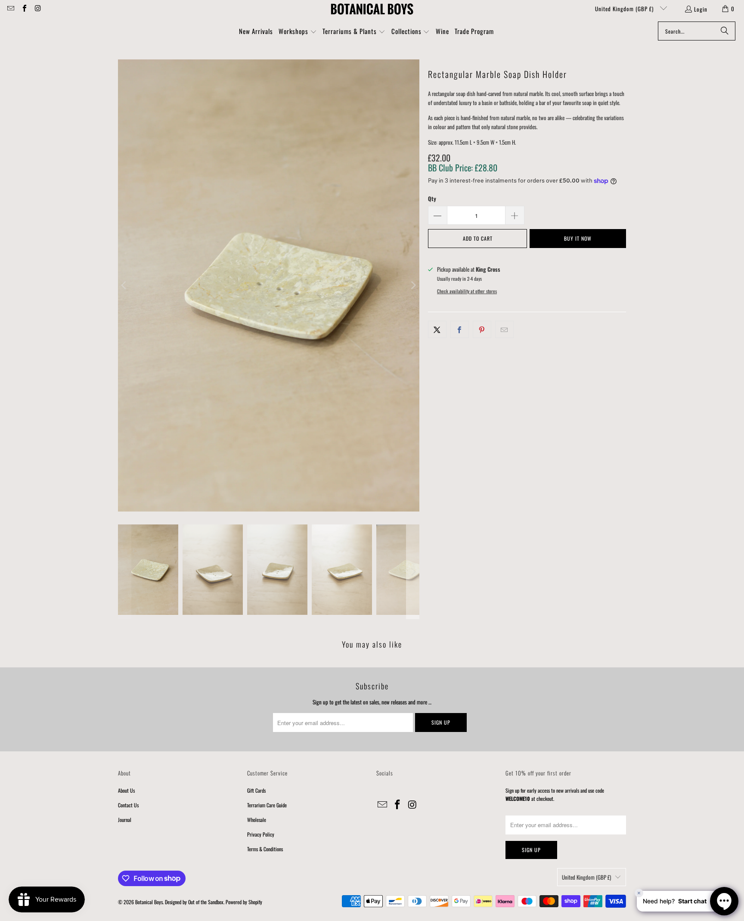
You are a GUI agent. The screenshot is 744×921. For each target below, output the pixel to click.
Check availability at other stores (467, 291)
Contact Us (128, 805)
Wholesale (256, 819)
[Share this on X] (437, 329)
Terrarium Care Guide (267, 805)
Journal (124, 819)
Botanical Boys (149, 901)
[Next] (413, 285)
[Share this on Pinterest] (482, 329)
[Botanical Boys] (372, 8)
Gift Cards (256, 790)
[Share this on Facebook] (459, 329)
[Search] (724, 31)
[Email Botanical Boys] (10, 8)
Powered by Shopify (244, 901)
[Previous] (124, 285)
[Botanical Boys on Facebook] (24, 8)
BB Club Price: (462, 167)
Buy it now (578, 238)
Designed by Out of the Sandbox (194, 901)
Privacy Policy (260, 834)
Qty (432, 198)
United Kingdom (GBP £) (625, 8)
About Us (126, 790)
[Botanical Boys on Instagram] (37, 8)
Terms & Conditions (265, 849)
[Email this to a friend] (504, 329)
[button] (298, 32)
